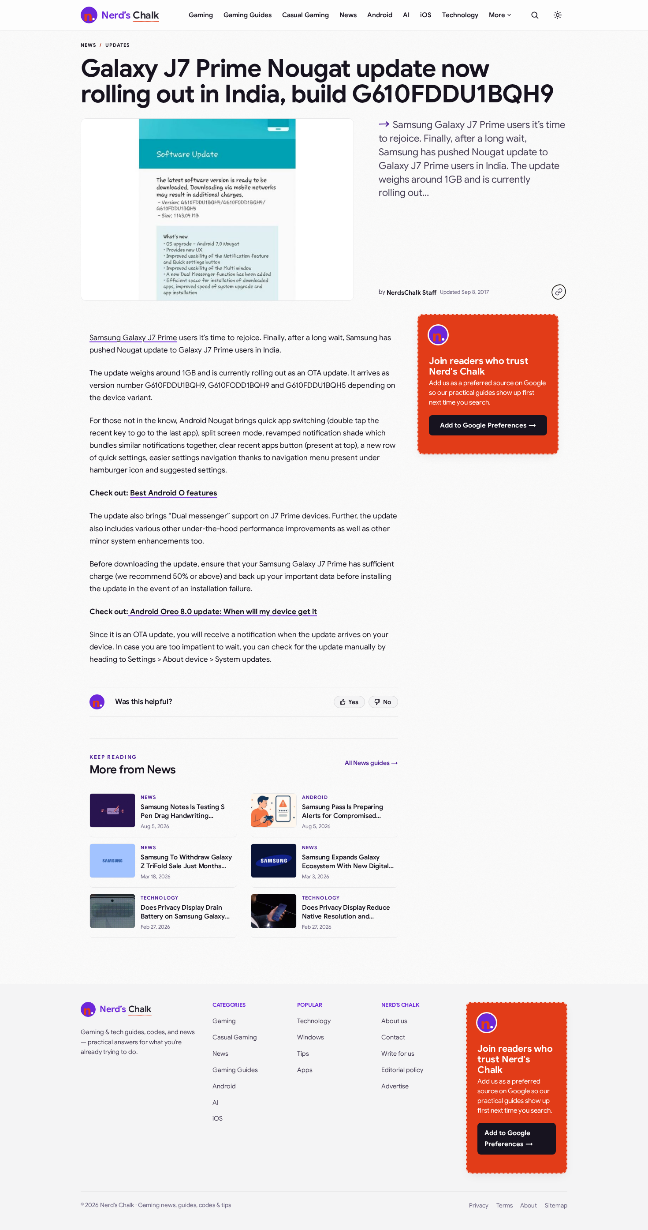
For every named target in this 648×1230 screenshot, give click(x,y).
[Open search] (534, 15)
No (387, 702)
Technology (460, 15)
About (528, 1205)
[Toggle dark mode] (557, 15)
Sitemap (556, 1205)
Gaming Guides (247, 15)
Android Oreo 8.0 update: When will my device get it (222, 611)
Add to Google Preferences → (488, 425)
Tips (303, 1054)
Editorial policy (402, 1070)
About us (394, 1021)
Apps (305, 1070)
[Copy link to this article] (558, 292)
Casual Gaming (305, 15)
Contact (393, 1037)
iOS (426, 15)
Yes (353, 702)
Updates (117, 45)
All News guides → (371, 763)
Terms (504, 1205)
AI (406, 15)
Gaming (201, 15)
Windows (310, 1037)
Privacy (478, 1205)
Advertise (395, 1086)
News (348, 15)
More (497, 15)
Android (379, 15)
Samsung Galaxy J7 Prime (133, 337)
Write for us (397, 1054)
